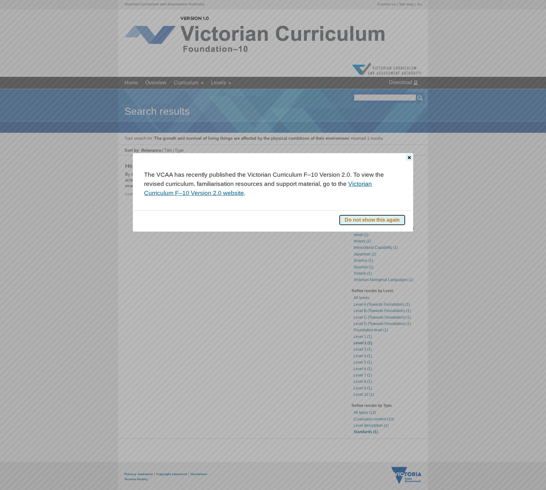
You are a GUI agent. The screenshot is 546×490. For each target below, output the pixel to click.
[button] (409, 157)
